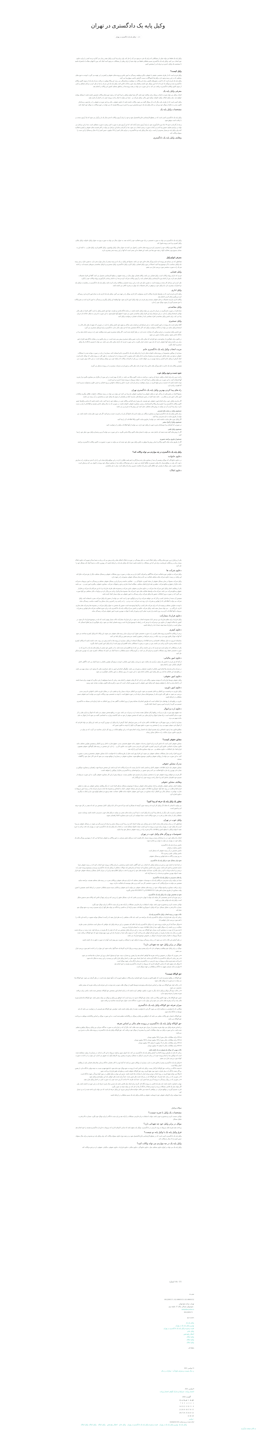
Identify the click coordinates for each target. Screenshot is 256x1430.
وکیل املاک (190, 1337)
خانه (139, 37)
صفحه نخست (95, 7)
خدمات (62, 7)
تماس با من (48, 7)
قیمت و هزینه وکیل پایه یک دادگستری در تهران (179, 1328)
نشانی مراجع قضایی (17, 7)
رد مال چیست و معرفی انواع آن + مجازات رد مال (177, 1371)
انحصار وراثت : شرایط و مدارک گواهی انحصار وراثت (177, 1391)
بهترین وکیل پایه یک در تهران (185, 1325)
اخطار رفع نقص (189, 1334)
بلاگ (83, 7)
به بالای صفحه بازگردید (248, 1428)
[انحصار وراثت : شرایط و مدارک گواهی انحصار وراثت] (186, 1379)
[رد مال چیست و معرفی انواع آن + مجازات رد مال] (186, 1359)
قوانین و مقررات (35, 7)
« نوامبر (191, 1419)
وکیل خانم (190, 1331)
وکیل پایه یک (74, 7)
